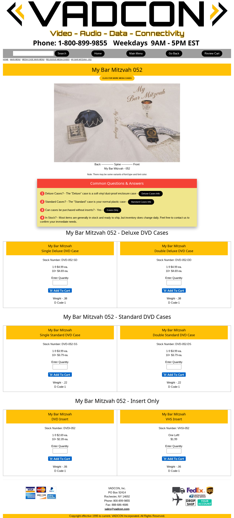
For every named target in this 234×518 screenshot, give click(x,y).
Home (98, 53)
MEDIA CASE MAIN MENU (33, 59)
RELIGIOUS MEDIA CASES (57, 59)
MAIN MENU (15, 59)
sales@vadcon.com (117, 508)
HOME (5, 59)
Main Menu (136, 53)
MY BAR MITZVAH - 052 (81, 59)
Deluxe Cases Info (150, 193)
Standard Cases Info (141, 202)
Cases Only (112, 210)
